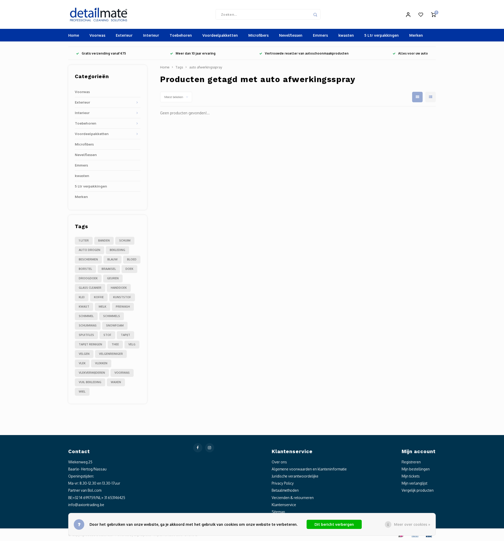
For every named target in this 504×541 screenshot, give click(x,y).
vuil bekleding (90, 382)
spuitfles (86, 335)
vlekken (101, 363)
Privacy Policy (283, 483)
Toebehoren (181, 35)
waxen (116, 382)
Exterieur (124, 35)
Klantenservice (284, 504)
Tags (179, 67)
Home (73, 35)
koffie (99, 297)
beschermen (88, 259)
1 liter (84, 240)
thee (115, 344)
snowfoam (115, 325)
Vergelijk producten (418, 490)
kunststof (122, 297)
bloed (131, 259)
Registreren (411, 462)
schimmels (111, 316)
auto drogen (89, 250)
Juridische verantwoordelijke (295, 476)
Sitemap (278, 512)
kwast (84, 306)
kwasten (346, 35)
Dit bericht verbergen (334, 524)
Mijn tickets (411, 476)
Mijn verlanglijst (414, 483)
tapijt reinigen (90, 344)
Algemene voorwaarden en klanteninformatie (309, 469)
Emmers (320, 35)
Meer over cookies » (412, 524)
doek (129, 269)
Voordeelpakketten (220, 35)
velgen (84, 354)
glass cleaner (90, 288)
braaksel (109, 269)
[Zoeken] (315, 14)
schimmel (86, 316)
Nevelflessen (290, 35)
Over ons (279, 462)
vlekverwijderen (92, 372)
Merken (416, 35)
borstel (85, 269)
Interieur (151, 35)
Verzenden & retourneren (293, 497)
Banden (104, 240)
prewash (123, 306)
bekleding (117, 250)
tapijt (125, 335)
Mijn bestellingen (416, 469)
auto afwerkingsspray (205, 67)
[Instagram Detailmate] (209, 447)
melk (102, 306)
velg (131, 344)
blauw (112, 259)
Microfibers (258, 35)
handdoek (119, 288)
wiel (82, 391)
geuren (113, 278)
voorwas (122, 372)
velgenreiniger (111, 354)
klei (82, 297)
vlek (82, 363)
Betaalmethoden (285, 490)
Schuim (124, 240)
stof (107, 335)
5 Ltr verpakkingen (381, 35)
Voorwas (97, 35)
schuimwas (88, 325)
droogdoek (88, 278)
